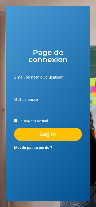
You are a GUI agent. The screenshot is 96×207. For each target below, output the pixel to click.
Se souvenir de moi (33, 121)
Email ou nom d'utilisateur (38, 77)
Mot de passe (26, 99)
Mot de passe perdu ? (33, 147)
